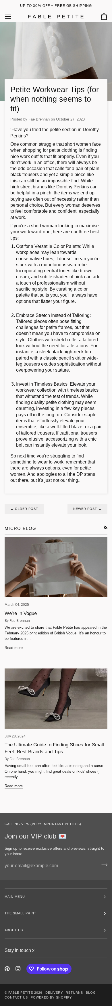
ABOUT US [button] (14, 930)
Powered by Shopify (51, 997)
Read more (14, 647)
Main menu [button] (15, 897)
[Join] (92, 516)
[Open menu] (13, 16)
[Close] (98, 482)
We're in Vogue (21, 613)
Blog (91, 993)
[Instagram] (18, 968)
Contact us (16, 997)
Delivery (54, 993)
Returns (74, 993)
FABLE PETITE (21, 993)
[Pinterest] (7, 968)
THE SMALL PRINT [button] (20, 913)
